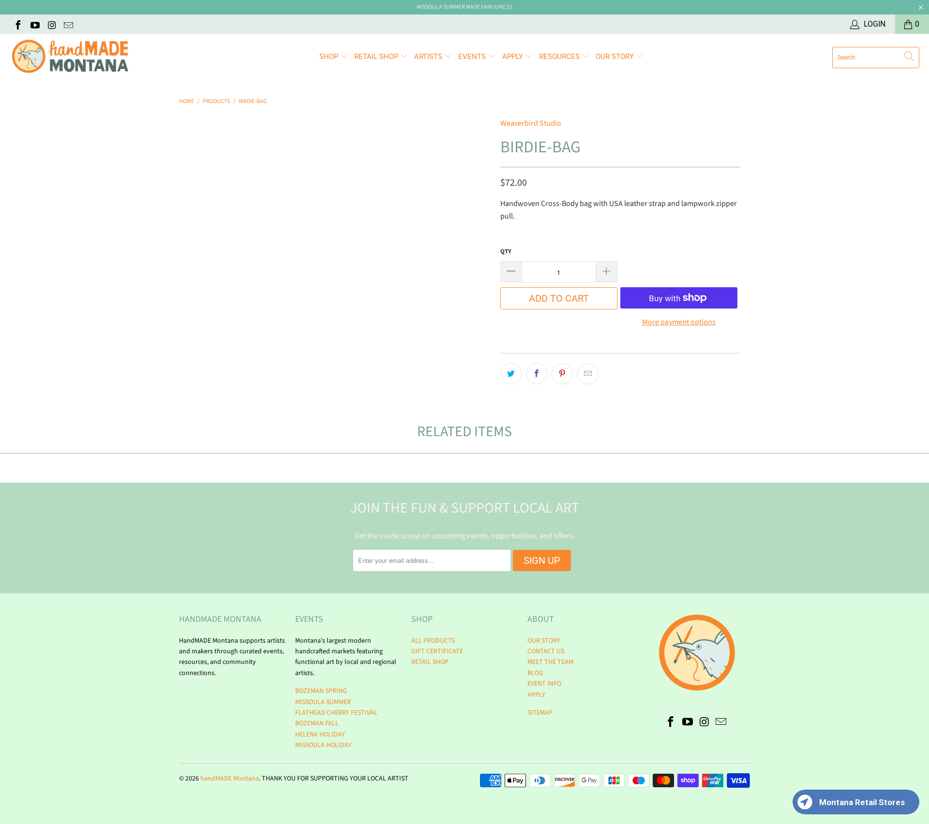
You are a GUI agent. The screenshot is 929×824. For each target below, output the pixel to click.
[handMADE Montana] (70, 57)
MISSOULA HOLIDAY (323, 745)
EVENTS (473, 56)
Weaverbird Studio (530, 123)
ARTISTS (429, 56)
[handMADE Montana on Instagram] (51, 24)
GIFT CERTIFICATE (437, 651)
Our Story (616, 56)
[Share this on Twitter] (511, 373)
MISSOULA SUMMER (323, 702)
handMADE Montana (229, 778)
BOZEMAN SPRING (321, 691)
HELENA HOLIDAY (320, 734)
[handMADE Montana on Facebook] (17, 24)
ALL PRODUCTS (433, 641)
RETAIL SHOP (377, 56)
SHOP (329, 56)
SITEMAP (540, 713)
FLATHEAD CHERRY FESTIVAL (336, 713)
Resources (560, 56)
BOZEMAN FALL (317, 723)
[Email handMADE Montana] (68, 24)
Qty (505, 251)
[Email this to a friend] (588, 373)
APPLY (513, 56)
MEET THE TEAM (550, 662)
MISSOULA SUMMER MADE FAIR (454, 7)
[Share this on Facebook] (536, 373)
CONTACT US (545, 651)
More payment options (679, 322)
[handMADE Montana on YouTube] (34, 24)
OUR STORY (543, 641)
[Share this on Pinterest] (562, 373)
